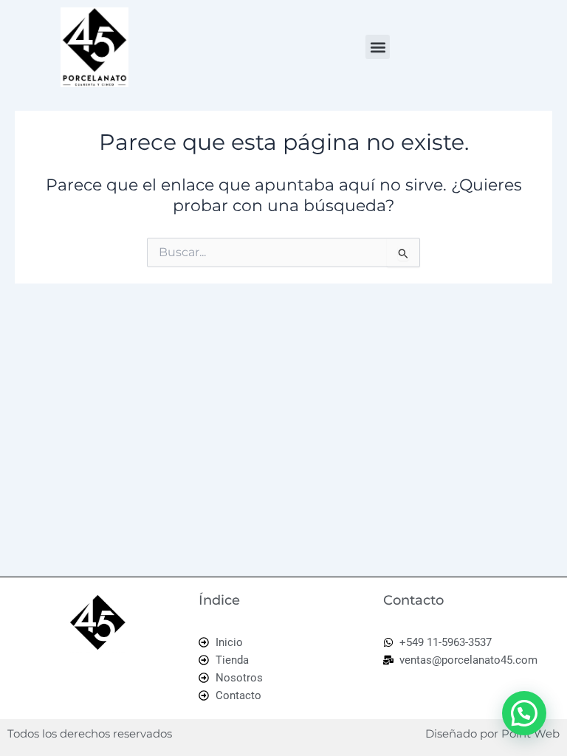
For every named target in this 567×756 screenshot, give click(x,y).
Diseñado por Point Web (492, 733)
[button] (377, 47)
